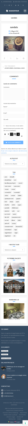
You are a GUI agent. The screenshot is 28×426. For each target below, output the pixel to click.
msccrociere (7, 214)
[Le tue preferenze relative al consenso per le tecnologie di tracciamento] (25, 423)
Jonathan (7, 205)
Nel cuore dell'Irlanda (13, 287)
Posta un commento (14, 142)
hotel (6, 201)
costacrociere (17, 186)
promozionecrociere (16, 217)
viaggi (15, 229)
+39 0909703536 (8, 393)
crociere (13, 189)
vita (14, 236)
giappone (18, 198)
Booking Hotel (12, 419)
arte (15, 180)
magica (19, 205)
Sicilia (19, 220)
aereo (6, 177)
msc (18, 211)
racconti (6, 220)
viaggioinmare (7, 236)
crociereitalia (17, 192)
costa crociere (8, 186)
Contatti (19, 419)
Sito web (6, 119)
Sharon (13, 220)
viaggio (15, 233)
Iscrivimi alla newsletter (10, 103)
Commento (6, 87)
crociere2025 (8, 192)
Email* (5, 113)
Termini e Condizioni (6, 358)
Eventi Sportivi (22, 414)
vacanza (14, 223)
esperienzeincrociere (9, 198)
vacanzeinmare (8, 229)
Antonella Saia (8, 180)
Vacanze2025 (19, 226)
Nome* (5, 106)
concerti (20, 183)
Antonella (12, 177)
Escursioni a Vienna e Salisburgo (10, 412)
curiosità (13, 195)
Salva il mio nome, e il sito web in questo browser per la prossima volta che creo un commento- (13, 128)
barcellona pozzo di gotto (10, 183)
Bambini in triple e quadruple (10, 414)
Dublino (19, 195)
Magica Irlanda (23, 412)
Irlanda (11, 201)
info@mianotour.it (8, 396)
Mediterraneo (15, 208)
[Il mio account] (15, 5)
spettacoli (7, 223)
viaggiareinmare (8, 233)
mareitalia (7, 208)
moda (13, 211)
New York (7, 217)
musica (14, 214)
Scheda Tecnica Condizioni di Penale (14, 410)
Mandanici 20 (20, 416)
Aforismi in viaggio (11, 416)
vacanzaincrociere (9, 226)
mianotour (7, 211)
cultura (6, 195)
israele (17, 201)
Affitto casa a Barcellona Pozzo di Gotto (14, 408)
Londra (13, 205)
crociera (6, 189)
